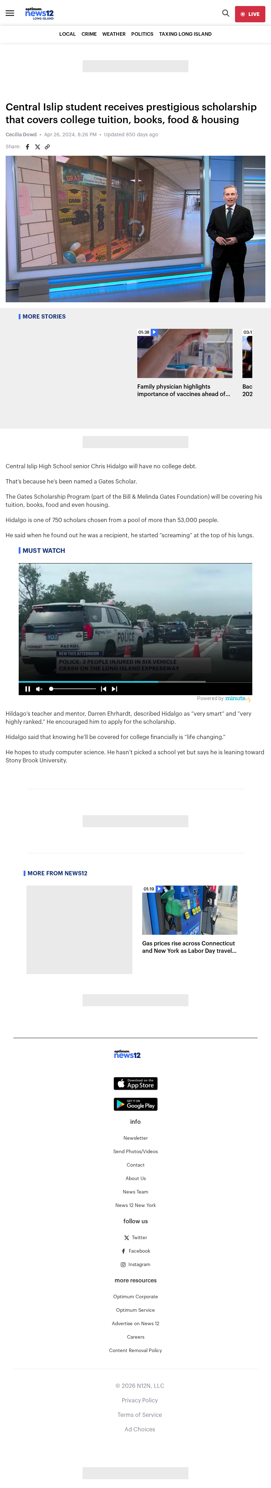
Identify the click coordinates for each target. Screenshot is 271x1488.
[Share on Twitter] (37, 147)
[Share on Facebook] (27, 147)
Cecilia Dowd (21, 134)
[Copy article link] (47, 147)
